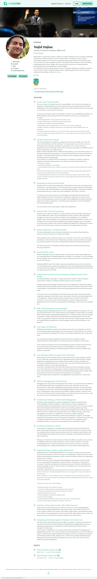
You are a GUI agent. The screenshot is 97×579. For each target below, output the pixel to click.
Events (37, 545)
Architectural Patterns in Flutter (49, 426)
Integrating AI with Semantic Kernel (50, 183)
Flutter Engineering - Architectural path (52, 230)
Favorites (68, 4)
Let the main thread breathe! (48, 102)
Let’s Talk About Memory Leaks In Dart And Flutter (56, 355)
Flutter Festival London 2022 (47, 550)
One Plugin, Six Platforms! (47, 327)
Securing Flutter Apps (45, 252)
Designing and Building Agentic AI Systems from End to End (59, 520)
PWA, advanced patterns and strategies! (52, 308)
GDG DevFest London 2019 (47, 556)
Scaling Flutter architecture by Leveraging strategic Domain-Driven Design (62, 275)
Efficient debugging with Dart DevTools (52, 381)
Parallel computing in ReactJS (48, 140)
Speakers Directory (57, 4)
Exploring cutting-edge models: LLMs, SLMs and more (57, 505)
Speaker (37, 42)
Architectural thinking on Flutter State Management (56, 400)
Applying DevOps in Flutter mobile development (55, 450)
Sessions (38, 98)
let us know (88, 569)
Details (24, 577)
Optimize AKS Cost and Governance (50, 211)
